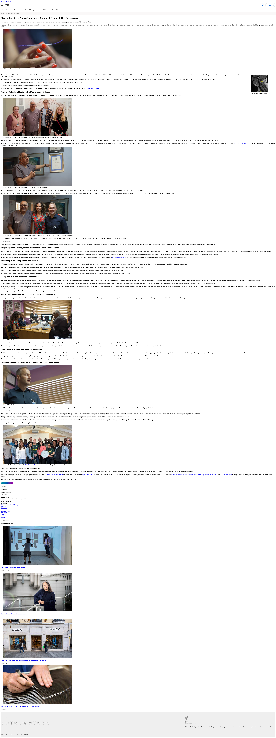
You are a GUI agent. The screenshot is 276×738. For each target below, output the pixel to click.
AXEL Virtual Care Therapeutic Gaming (13, 567)
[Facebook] (4, 520)
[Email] (8, 520)
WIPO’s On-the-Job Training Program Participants (37, 465)
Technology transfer (6, 511)
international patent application (242, 143)
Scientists (3, 516)
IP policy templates (87, 475)
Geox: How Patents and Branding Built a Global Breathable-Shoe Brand (23, 660)
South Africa (4, 512)
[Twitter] (5, 520)
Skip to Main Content (6, 1)
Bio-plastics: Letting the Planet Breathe (13, 614)
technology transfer (94, 88)
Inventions (3, 506)
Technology (3, 517)
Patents (2, 509)
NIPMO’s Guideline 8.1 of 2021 (54, 475)
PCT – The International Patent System (10, 505)
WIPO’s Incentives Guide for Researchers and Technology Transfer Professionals (194, 475)
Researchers (4, 514)
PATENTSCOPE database (119, 257)
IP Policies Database (226, 475)
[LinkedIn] (6, 520)
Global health (4, 508)
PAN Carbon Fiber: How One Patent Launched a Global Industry (21, 707)
